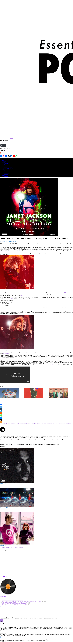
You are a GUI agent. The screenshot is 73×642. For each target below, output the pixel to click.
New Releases (7, 171)
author (20, 423)
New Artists (6, 173)
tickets (4, 426)
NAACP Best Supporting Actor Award (36, 424)
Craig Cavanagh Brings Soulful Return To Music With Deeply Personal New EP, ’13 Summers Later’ (22, 601)
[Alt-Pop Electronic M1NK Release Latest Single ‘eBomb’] (17, 544)
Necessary (3, 632)
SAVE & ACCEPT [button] (3, 641)
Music (3, 169)
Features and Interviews (7, 167)
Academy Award (12, 423)
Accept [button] (49, 618)
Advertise (2, 610)
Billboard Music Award (26, 423)
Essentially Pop (4, 241)
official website (6, 353)
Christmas (8, 166)
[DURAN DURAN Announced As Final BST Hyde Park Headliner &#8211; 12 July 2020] (60, 393)
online (12, 298)
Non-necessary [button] (3, 636)
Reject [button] (52, 618)
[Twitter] (1, 407)
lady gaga (69, 423)
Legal (3, 160)
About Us (4, 161)
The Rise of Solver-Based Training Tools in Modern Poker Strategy (15, 602)
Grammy (60, 423)
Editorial (6, 163)
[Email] (1, 416)
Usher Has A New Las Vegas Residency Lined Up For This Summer (11, 398)
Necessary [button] (2, 630)
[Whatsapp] (1, 415)
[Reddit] (1, 413)
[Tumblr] (1, 409)
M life (22, 295)
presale (66, 424)
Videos (3, 175)
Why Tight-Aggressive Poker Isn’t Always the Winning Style (14, 603)
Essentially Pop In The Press (7, 168)
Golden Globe (55, 423)
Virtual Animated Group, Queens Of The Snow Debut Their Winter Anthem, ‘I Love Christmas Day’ (21, 510)
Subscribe (3, 145)
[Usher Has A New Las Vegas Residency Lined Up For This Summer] (11, 393)
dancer (45, 423)
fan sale (50, 423)
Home (3, 162)
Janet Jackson (64, 423)
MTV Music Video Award (24, 424)
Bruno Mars (34, 423)
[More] (1, 422)
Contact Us (4, 158)
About (1, 612)
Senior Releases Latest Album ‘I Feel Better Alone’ (10, 485)
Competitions (7, 170)
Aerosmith (17, 423)
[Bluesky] (1, 418)
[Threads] (1, 420)
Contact (1, 606)
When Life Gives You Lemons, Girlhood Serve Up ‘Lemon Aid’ (14, 604)
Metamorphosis (16, 424)
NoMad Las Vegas (48, 424)
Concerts (6, 174)
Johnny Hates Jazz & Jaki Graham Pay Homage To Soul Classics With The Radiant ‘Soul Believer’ (21, 598)
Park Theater (61, 424)
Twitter (8, 366)
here (65, 292)
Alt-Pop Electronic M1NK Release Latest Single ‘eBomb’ (11, 547)
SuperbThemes (20, 617)
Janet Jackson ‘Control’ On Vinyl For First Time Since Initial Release (35, 398)
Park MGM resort (55, 424)
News (7, 423)
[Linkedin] (1, 411)
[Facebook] (1, 405)
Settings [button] (55, 618)
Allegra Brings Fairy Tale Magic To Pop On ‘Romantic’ (12, 600)
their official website (52, 364)
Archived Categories (8, 164)
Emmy (48, 423)
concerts (42, 423)
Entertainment (5, 176)
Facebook (3, 366)
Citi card (38, 423)
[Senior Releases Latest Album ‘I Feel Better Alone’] (17, 482)
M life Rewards (10, 424)
